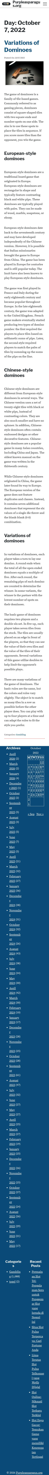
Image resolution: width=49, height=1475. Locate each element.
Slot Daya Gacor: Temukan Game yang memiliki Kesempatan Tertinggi (38, 1439)
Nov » (40, 814)
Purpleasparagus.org (29, 1472)
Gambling (21, 734)
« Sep (31, 814)
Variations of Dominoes (21, 46)
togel (12, 1281)
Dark (6, 4)
